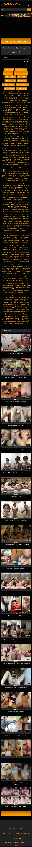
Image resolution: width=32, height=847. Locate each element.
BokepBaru (20, 102)
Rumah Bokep (23, 154)
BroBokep (17, 126)
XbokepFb (14, 166)
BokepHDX (7, 107)
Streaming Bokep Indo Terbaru (11, 295)
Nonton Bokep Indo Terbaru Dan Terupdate (13, 225)
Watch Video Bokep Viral (10, 321)
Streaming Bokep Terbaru (9, 302)
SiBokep (5, 159)
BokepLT (18, 116)
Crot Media (12, 128)
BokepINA (23, 109)
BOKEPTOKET (19, 123)
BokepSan (5, 119)
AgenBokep (12, 92)
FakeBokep (12, 131)
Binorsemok (19, 97)
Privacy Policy (7, 833)
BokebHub (26, 97)
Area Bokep (18, 92)
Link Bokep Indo (16, 213)
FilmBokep (18, 131)
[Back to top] (27, 842)
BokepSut (19, 121)
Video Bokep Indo (20, 311)
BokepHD (24, 105)
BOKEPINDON (8, 114)
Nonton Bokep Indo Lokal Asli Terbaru (19, 223)
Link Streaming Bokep (15, 218)
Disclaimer (11, 828)
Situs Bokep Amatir (25, 271)
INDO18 (9, 133)
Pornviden (6, 152)
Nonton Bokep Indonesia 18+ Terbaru (19, 235)
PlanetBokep (13, 150)
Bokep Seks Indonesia (23, 190)
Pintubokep (6, 150)
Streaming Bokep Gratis (9, 294)
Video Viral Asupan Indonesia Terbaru (12, 320)
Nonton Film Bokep (23, 247)
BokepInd (12, 111)
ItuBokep (25, 136)
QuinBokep (25, 152)
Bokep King (22, 98)
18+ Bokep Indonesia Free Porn (17, 170)
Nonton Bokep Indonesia (9, 233)
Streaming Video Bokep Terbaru (11, 307)
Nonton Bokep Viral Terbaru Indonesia (12, 245)
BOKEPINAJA (5, 111)
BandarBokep (17, 95)
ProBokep (12, 152)
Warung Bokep (24, 164)
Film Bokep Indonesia (22, 197)
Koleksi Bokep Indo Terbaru (21, 199)
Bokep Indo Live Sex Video (10, 180)
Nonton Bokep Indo (24, 220)
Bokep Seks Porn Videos (9, 192)
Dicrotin (25, 128)
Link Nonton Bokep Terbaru (19, 216)
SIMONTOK (11, 159)
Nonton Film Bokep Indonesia (17, 252)
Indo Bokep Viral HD (8, 199)
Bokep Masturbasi (22, 73)
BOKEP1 (12, 100)
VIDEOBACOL (13, 162)
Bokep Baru (17, 178)
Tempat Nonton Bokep (22, 833)
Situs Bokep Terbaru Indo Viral (20, 275)
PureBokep (18, 152)
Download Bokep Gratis (22, 192)
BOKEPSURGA (12, 121)
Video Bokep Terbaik (20, 316)
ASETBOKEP (6, 93)
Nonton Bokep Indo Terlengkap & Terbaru (14, 230)
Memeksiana (25, 143)
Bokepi (19, 107)
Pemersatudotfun (24, 148)
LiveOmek (18, 143)
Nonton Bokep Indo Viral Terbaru (20, 232)
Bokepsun (5, 121)
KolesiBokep (18, 142)
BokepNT (12, 117)
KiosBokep (23, 140)
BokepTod (11, 123)
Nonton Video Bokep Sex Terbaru (21, 266)
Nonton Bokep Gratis (12, 220)
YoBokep (20, 167)
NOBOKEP (24, 145)
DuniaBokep (12, 129)
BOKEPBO (26, 102)
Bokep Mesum (10, 88)
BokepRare (25, 117)
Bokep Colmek (22, 69)
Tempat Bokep (13, 160)
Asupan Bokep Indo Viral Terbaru (21, 175)
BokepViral (12, 124)
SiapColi (27, 157)
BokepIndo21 (16, 112)
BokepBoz (5, 104)
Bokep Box (5, 98)
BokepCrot (25, 104)
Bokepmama (25, 116)
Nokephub (5, 147)
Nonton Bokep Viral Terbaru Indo (19, 244)
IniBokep (14, 136)
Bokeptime (26, 121)
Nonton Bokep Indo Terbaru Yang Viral (20, 228)
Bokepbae (13, 102)
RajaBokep (8, 154)
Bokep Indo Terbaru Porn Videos (12, 182)
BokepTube (27, 123)
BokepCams (19, 104)
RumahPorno (8, 155)
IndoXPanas (15, 135)
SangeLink (16, 155)
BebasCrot (25, 95)
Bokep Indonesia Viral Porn (21, 187)
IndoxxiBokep (7, 136)
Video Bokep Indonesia (15, 314)
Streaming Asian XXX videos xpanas (17, 292)
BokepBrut (12, 104)
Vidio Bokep (26, 320)
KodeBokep (11, 142)
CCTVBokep (24, 126)
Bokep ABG (10, 69)
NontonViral (12, 147)
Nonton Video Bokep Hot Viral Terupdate (13, 259)
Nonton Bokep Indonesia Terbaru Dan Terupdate (15, 237)
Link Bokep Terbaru (20, 214)
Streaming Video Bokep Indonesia (19, 306)
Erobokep (5, 131)
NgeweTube (13, 145)
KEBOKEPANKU (24, 138)
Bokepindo (19, 111)
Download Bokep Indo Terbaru (11, 194)
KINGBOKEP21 (15, 140)
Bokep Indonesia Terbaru (12, 185)
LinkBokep (12, 143)
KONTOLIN (25, 142)
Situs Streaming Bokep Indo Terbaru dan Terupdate (15, 285)
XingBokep (21, 166)
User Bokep (21, 160)
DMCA (22, 828)
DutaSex (19, 129)
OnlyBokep (26, 147)
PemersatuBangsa (14, 148)
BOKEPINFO (16, 114)
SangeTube (23, 155)
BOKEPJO (23, 114)
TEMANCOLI (5, 160)
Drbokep (6, 129)
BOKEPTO (5, 123)
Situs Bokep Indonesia (19, 273)
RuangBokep (14, 154)
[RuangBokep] (13, 4)
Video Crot (6, 162)
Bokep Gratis (24, 178)
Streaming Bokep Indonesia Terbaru (18, 301)
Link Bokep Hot (7, 213)
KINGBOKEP (7, 140)
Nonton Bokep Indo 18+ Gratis (10, 221)
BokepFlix (18, 105)
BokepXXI (6, 126)
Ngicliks (19, 145)
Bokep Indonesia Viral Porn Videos (12, 189)
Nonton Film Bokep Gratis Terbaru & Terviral (13, 249)
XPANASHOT (13, 167)
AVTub (5, 95)
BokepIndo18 (8, 112)
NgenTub (6, 145)
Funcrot (24, 131)
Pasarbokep (5, 148)
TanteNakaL (25, 159)
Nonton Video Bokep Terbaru (10, 268)
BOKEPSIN (25, 119)
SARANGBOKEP (7, 157)
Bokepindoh (24, 112)
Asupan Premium (15, 93)
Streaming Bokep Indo (22, 294)
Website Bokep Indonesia (19, 325)
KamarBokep (6, 138)
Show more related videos (16, 814)
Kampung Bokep (15, 138)
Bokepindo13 (26, 111)
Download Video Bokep (17, 41)
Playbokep (20, 150)
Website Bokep (7, 166)
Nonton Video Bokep (23, 257)
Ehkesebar (25, 129)
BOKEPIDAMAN (9, 109)
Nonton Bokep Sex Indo (18, 242)
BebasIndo (5, 97)
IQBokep (19, 136)
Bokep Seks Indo (11, 190)
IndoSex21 (8, 135)
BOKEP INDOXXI (13, 98)
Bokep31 (17, 100)
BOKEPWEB (26, 124)
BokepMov (6, 117)
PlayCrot (26, 150)
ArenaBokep (25, 92)
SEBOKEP (14, 157)
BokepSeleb (12, 119)
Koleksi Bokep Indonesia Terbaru (11, 201)
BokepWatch (19, 124)
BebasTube (12, 97)
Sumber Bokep (24, 307)
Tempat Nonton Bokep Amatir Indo (11, 309)
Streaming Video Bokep (14, 304)
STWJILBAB (18, 159)
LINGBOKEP (5, 143)
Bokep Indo (9, 73)
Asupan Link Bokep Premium (10, 176)
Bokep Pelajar (11, 76)
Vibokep (28, 160)
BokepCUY (7, 105)
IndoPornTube (23, 133)
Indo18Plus (15, 133)
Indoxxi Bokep (22, 135)
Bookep (12, 126)
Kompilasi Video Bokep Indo (12, 209)
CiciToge (6, 128)
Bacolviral (10, 95)
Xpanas (26, 166)
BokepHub (14, 107)
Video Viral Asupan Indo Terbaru (19, 318)
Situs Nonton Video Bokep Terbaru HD (18, 283)
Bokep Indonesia (9, 84)
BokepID (24, 107)
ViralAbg (12, 164)
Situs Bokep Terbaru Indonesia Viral (12, 276)
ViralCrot (17, 164)
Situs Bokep (16, 271)
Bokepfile (13, 105)
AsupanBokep (24, 93)
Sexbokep (21, 157)
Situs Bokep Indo (8, 273)
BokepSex (19, 119)
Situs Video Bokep (16, 838)
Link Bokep (26, 211)
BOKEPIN (17, 109)
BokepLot (12, 116)
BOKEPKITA (6, 116)
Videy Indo (6, 164)
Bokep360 (23, 100)
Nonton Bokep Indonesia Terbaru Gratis (13, 239)
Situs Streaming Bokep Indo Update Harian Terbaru (15, 287)
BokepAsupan (6, 102)
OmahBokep (19, 147)
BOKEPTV (5, 124)
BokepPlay (18, 117)
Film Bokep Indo (11, 197)
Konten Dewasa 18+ (17, 211)
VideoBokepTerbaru (23, 162)
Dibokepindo (19, 128)
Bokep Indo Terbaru (23, 180)
